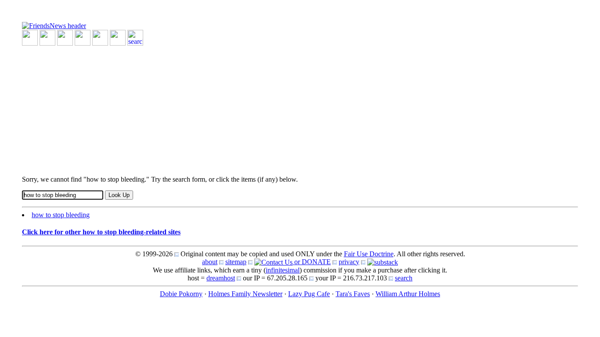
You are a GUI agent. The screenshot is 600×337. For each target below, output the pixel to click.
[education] (82, 37)
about (209, 261)
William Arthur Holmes (408, 294)
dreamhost (220, 278)
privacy (349, 261)
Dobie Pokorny (181, 294)
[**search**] (135, 37)
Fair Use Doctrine (369, 254)
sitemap (235, 261)
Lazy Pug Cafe (309, 294)
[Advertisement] (285, 107)
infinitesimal (283, 270)
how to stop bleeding (61, 215)
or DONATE (312, 261)
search (403, 278)
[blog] (47, 37)
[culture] (65, 37)
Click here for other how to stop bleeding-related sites (101, 232)
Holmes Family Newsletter (245, 294)
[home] (54, 25)
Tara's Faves (353, 294)
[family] (100, 37)
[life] (118, 37)
